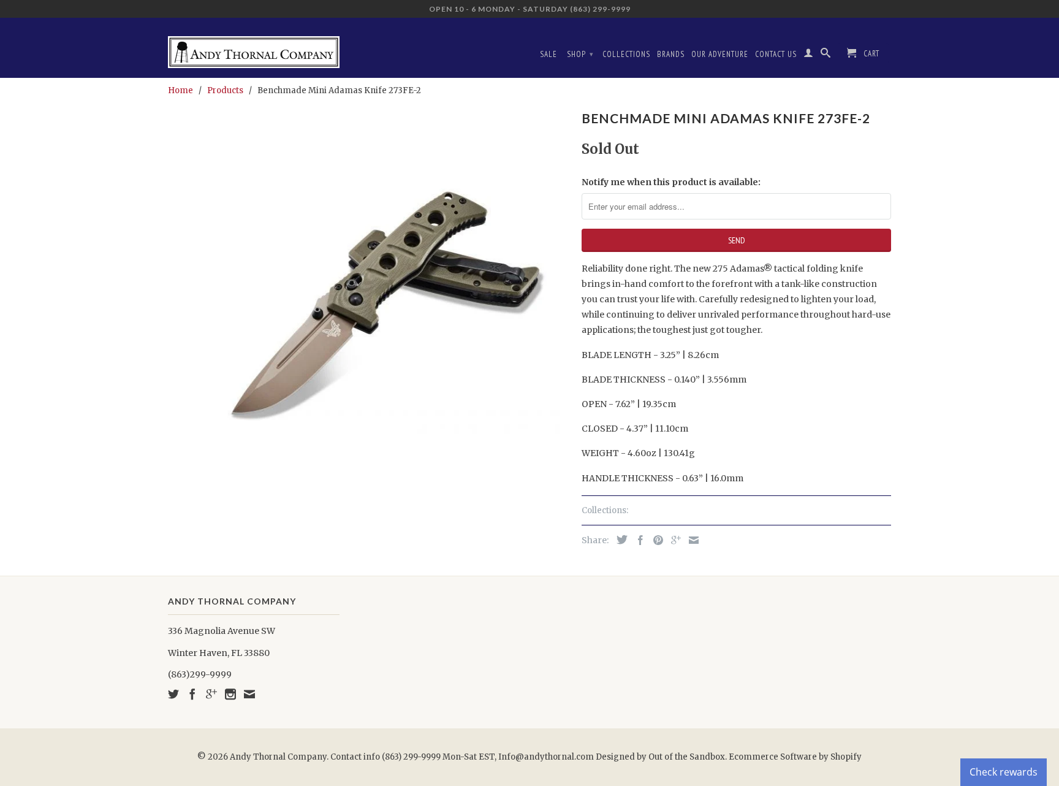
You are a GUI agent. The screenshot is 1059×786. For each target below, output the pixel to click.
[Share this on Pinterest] (655, 540)
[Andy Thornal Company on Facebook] (192, 694)
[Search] (826, 55)
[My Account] (808, 55)
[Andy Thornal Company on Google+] (211, 694)
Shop (580, 54)
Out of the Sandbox (686, 757)
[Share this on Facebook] (637, 540)
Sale (548, 54)
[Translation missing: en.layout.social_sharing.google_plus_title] (673, 540)
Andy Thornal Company (278, 757)
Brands (671, 54)
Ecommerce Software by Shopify (795, 757)
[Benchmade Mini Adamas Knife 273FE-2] (368, 307)
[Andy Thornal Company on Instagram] (230, 694)
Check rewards (1004, 772)
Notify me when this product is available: (671, 182)
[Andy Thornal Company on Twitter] (173, 694)
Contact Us (776, 54)
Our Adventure (719, 54)
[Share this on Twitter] (619, 539)
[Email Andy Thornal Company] (249, 694)
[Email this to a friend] (691, 540)
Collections (626, 54)
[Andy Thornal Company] (254, 47)
